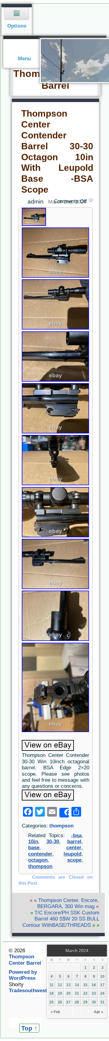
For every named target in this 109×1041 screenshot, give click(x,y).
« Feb (55, 1012)
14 (77, 985)
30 (94, 1002)
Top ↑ (29, 1028)
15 (85, 985)
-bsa (76, 835)
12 (60, 985)
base (33, 847)
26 (60, 1002)
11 (52, 985)
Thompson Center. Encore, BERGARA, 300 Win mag (68, 903)
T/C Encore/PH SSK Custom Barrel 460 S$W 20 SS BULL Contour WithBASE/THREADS (60, 919)
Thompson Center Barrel (25, 960)
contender (40, 854)
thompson (61, 826)
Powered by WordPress (23, 975)
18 (51, 993)
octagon (38, 860)
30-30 (52, 841)
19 (60, 993)
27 (68, 1002)
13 (68, 985)
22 (85, 993)
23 (94, 993)
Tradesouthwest (28, 990)
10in (33, 841)
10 (102, 976)
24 (102, 993)
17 (102, 985)
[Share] (64, 812)
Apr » (98, 1012)
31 (102, 1002)
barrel (74, 841)
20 (68, 993)
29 (85, 1002)
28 (77, 1002)
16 (94, 985)
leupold (72, 854)
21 (77, 993)
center (73, 847)
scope (74, 860)
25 (51, 1002)
